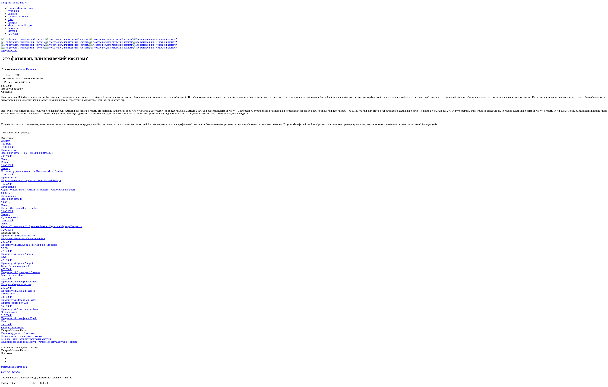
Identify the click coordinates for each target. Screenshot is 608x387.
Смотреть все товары (12, 327)
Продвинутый (9, 50)
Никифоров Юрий (27, 281)
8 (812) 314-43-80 (10, 372)
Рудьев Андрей (25, 254)
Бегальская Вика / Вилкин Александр (37, 244)
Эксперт (5, 140)
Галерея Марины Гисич (14, 2)
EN (13, 33)
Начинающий (8, 186)
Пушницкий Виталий (28, 272)
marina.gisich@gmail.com (14, 366)
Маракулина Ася (26, 235)
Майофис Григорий (26, 69)
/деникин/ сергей (26, 290)
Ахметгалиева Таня (27, 309)
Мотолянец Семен (26, 300)
